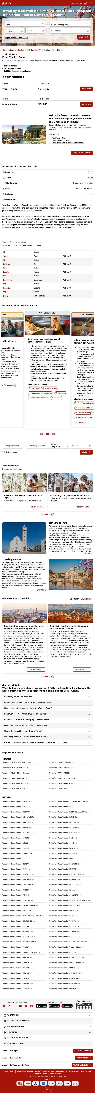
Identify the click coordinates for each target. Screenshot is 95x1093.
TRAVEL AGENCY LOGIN (83, 1065)
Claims (12, 1071)
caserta (6, 288)
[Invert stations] (47, 23)
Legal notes (45, 1071)
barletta (6, 264)
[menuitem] (69, 3)
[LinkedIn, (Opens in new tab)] (14, 1005)
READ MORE (87, 553)
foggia (6, 272)
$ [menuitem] (75, 3)
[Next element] (53, 434)
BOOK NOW (87, 89)
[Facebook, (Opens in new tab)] (3, 1005)
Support (5, 1071)
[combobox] (23, 25)
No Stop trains (11, 452)
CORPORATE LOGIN (85, 1058)
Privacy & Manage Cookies (59, 1071)
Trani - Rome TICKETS (81, 153)
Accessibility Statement (41, 1073)
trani (5, 256)
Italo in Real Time (85, 1071)
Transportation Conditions (24, 1071)
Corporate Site (73, 1071)
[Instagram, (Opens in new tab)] (9, 1005)
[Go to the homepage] (6, 3)
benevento (7, 280)
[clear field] (42, 23)
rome (5, 296)
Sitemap (37, 1071)
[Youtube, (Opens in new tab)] (26, 1005)
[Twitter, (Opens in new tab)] (20, 1005)
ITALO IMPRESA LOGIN (83, 1051)
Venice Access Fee (55, 1073)
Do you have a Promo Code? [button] (16, 38)
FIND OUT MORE (38, 507)
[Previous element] (41, 434)
